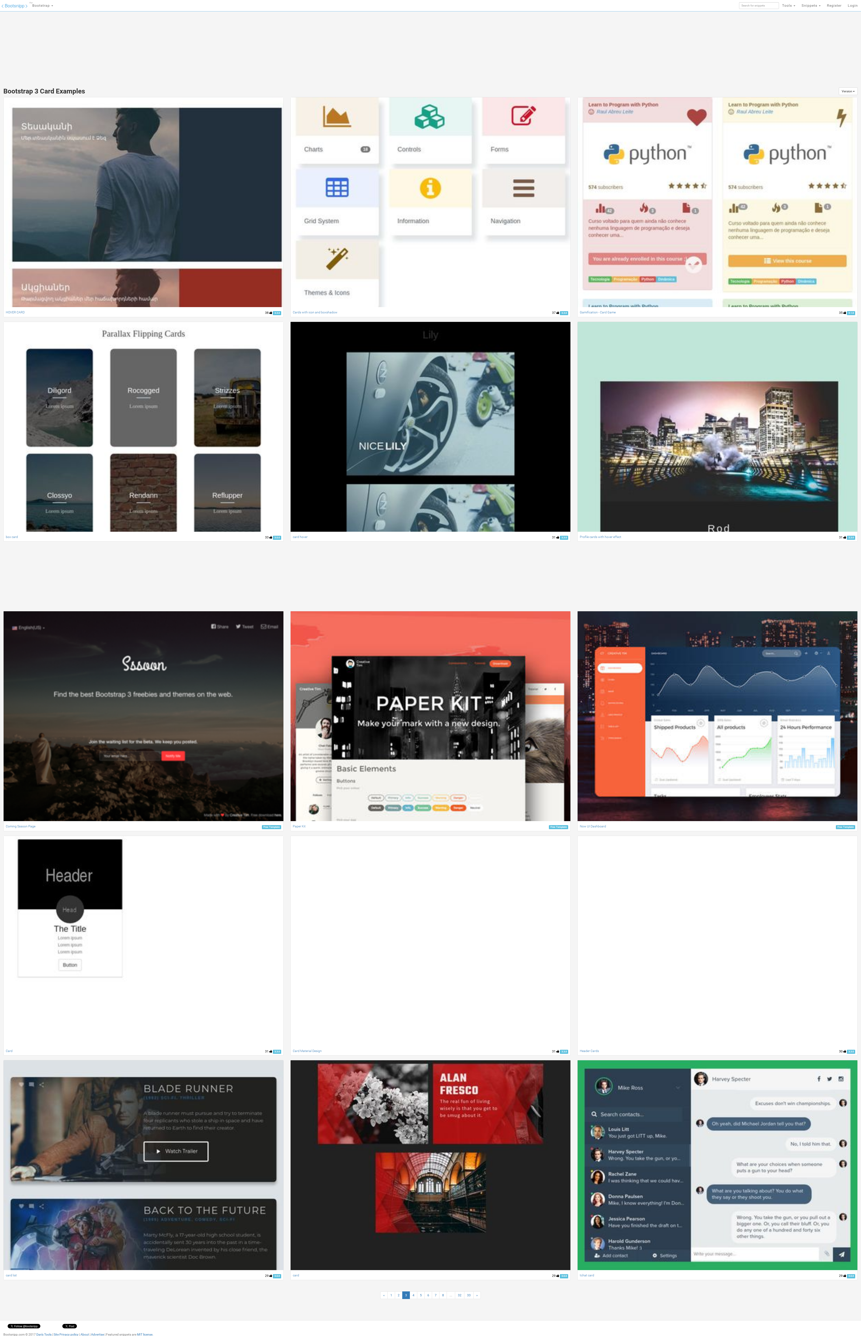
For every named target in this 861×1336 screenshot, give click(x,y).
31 (554, 537)
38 (267, 312)
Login (853, 5)
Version (847, 91)
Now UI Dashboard (593, 826)
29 (267, 1275)
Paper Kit (299, 826)
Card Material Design (307, 1051)
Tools (787, 5)
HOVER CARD (15, 312)
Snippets (810, 5)
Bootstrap (40, 5)
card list (11, 1275)
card (296, 1275)
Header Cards (589, 1051)
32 (459, 1295)
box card (12, 537)
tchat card (587, 1275)
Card (9, 1051)
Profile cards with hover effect (600, 537)
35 (841, 312)
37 (554, 312)
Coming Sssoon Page (20, 826)
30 (841, 1051)
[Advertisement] (396, 47)
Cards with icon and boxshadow (315, 312)
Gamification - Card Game (598, 312)
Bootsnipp (14, 5)
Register (834, 5)
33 (267, 537)
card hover (300, 537)
